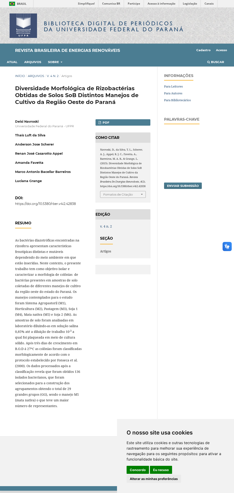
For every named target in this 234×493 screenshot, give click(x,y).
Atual (12, 62)
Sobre (54, 62)
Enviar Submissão (183, 186)
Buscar (217, 62)
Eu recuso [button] (161, 470)
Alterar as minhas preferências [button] (154, 479)
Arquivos (32, 62)
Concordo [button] (138, 470)
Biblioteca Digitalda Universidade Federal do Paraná (114, 26)
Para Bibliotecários (177, 100)
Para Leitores (173, 86)
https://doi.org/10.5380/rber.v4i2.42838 (45, 204)
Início (20, 76)
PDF (105, 122)
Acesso (221, 50)
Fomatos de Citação (118, 194)
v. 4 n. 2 (52, 76)
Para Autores (173, 93)
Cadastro (203, 50)
